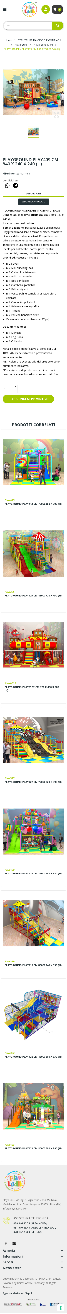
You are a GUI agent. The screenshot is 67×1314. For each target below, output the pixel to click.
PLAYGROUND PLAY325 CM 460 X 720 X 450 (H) (33, 595)
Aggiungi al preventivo (30, 399)
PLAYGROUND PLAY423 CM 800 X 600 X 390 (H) (33, 1148)
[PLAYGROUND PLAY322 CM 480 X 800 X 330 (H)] (33, 1015)
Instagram (14, 1243)
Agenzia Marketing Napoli (17, 1293)
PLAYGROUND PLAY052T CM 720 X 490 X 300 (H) (31, 688)
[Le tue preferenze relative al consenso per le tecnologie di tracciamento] (60, 1307)
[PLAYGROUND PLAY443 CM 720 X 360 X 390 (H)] (33, 462)
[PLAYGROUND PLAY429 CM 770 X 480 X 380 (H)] (33, 831)
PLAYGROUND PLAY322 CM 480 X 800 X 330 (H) (33, 1056)
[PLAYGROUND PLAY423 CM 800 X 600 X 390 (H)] (33, 1106)
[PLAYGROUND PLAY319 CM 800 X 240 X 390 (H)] (33, 923)
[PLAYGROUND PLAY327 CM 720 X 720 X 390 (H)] (33, 740)
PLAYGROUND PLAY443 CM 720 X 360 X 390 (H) (33, 503)
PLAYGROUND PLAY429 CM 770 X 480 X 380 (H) (33, 873)
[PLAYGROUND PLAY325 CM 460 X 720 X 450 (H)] (33, 553)
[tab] (33, 202)
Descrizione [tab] (33, 193)
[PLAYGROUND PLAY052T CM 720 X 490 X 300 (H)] (33, 645)
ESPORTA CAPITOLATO (34, 201)
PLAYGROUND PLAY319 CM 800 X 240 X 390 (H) (33, 965)
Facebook (6, 1243)
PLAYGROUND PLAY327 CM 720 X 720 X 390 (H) (33, 782)
